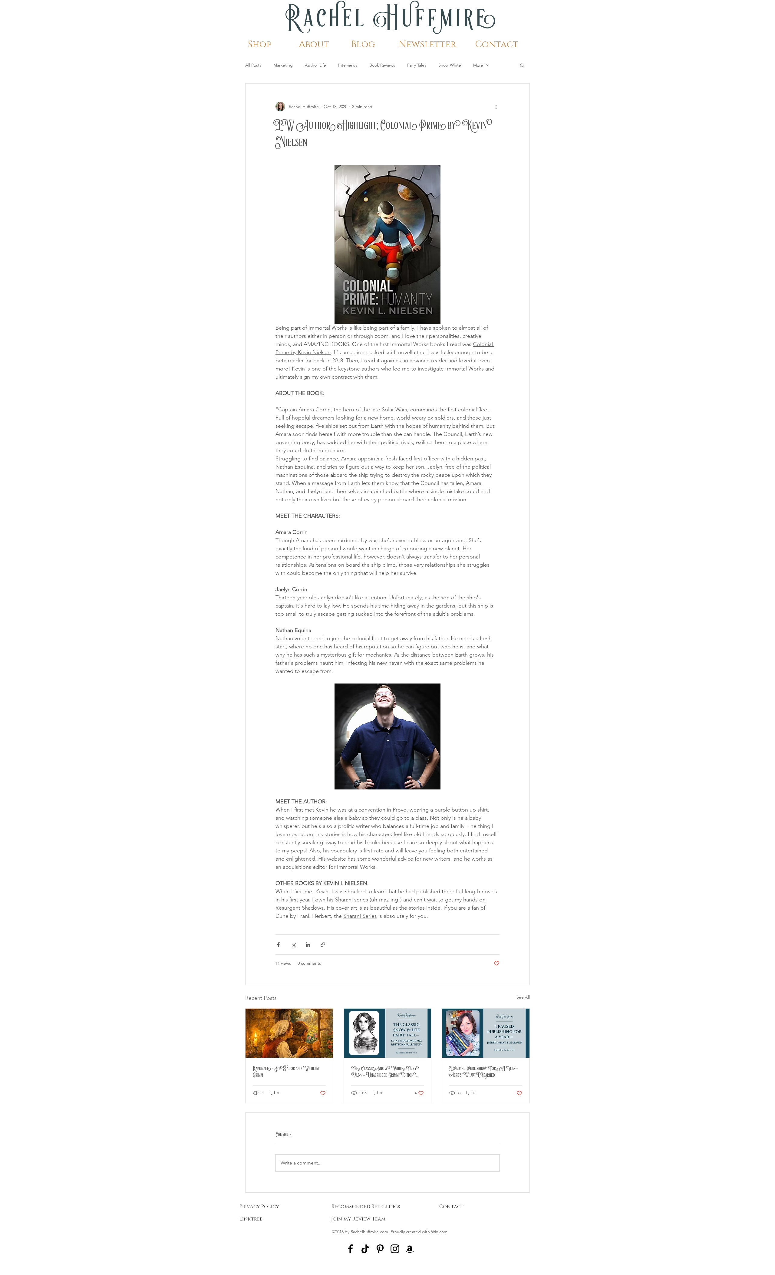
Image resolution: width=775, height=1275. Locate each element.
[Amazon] (410, 1249)
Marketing (283, 65)
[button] (522, 65)
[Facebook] (350, 1249)
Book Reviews (382, 65)
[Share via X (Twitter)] (293, 944)
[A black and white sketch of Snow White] (387, 1033)
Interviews (347, 65)
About (314, 44)
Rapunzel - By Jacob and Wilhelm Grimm (286, 1072)
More (478, 65)
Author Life (315, 65)
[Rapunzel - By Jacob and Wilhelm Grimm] (289, 1033)
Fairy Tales (416, 65)
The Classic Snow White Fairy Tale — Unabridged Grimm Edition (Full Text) (385, 1072)
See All (523, 997)
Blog (363, 44)
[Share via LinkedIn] (308, 944)
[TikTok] (365, 1249)
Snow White (449, 65)
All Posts (253, 65)
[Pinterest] (380, 1249)
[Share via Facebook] (278, 944)
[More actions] (496, 106)
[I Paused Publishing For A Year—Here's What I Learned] (485, 1033)
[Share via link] (323, 944)
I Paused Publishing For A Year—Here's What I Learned (483, 1072)
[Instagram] (395, 1249)
